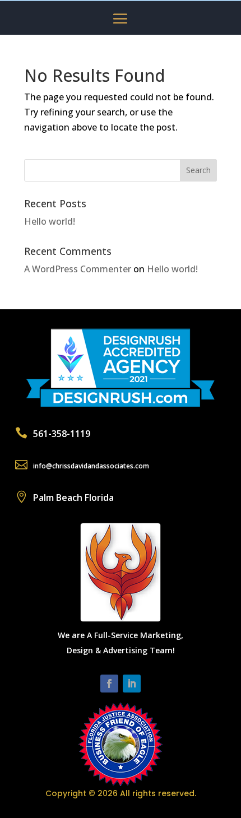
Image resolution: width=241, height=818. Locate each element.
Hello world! (49, 221)
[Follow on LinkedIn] (132, 683)
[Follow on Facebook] (109, 683)
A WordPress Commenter (77, 269)
